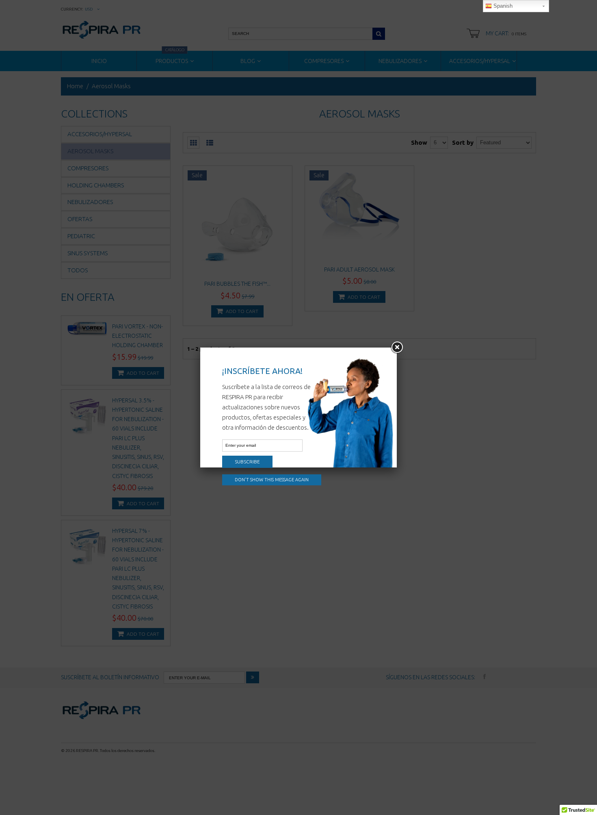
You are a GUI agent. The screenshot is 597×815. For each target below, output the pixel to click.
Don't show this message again (272, 479)
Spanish (502, 6)
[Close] (396, 347)
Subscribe (247, 461)
